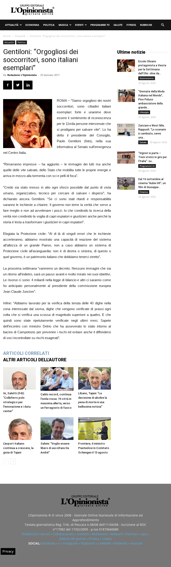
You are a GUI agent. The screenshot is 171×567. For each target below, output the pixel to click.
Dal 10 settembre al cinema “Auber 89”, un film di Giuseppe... (152, 183)
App (144, 534)
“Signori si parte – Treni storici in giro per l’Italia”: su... (152, 157)
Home (7, 36)
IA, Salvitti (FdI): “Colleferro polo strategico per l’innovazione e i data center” (17, 402)
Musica (63, 24)
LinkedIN (104, 543)
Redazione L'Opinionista (22, 75)
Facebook (48, 543)
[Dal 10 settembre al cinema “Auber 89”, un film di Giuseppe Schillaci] (126, 183)
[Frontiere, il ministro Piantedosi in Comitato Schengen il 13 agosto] (94, 428)
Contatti (83, 534)
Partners (132, 534)
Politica (49, 24)
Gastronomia (147, 78)
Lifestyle (144, 112)
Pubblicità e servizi (36, 534)
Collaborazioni (63, 534)
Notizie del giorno (72, 539)
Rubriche (146, 24)
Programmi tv (100, 24)
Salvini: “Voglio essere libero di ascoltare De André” (55, 448)
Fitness (131, 24)
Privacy (94, 539)
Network (116, 534)
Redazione (99, 534)
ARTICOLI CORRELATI (26, 353)
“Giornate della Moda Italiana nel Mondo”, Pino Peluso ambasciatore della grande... (151, 99)
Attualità (11, 24)
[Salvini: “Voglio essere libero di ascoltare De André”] (57, 428)
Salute (118, 24)
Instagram (70, 543)
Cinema (144, 191)
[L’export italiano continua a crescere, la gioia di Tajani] (19, 428)
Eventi (79, 24)
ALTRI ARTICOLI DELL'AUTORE (35, 359)
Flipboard (88, 543)
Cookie (107, 539)
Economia (32, 24)
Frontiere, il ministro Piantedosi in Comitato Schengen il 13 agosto (93, 448)
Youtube (136, 543)
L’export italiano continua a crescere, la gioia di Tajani (18, 448)
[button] (162, 25)
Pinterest (120, 543)
